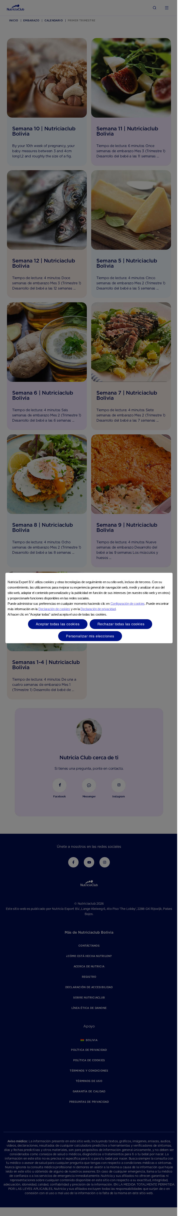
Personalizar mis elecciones (90, 636)
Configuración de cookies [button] (127, 603)
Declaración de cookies (54, 609)
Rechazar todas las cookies (121, 623)
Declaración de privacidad (98, 609)
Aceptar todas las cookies (58, 623)
